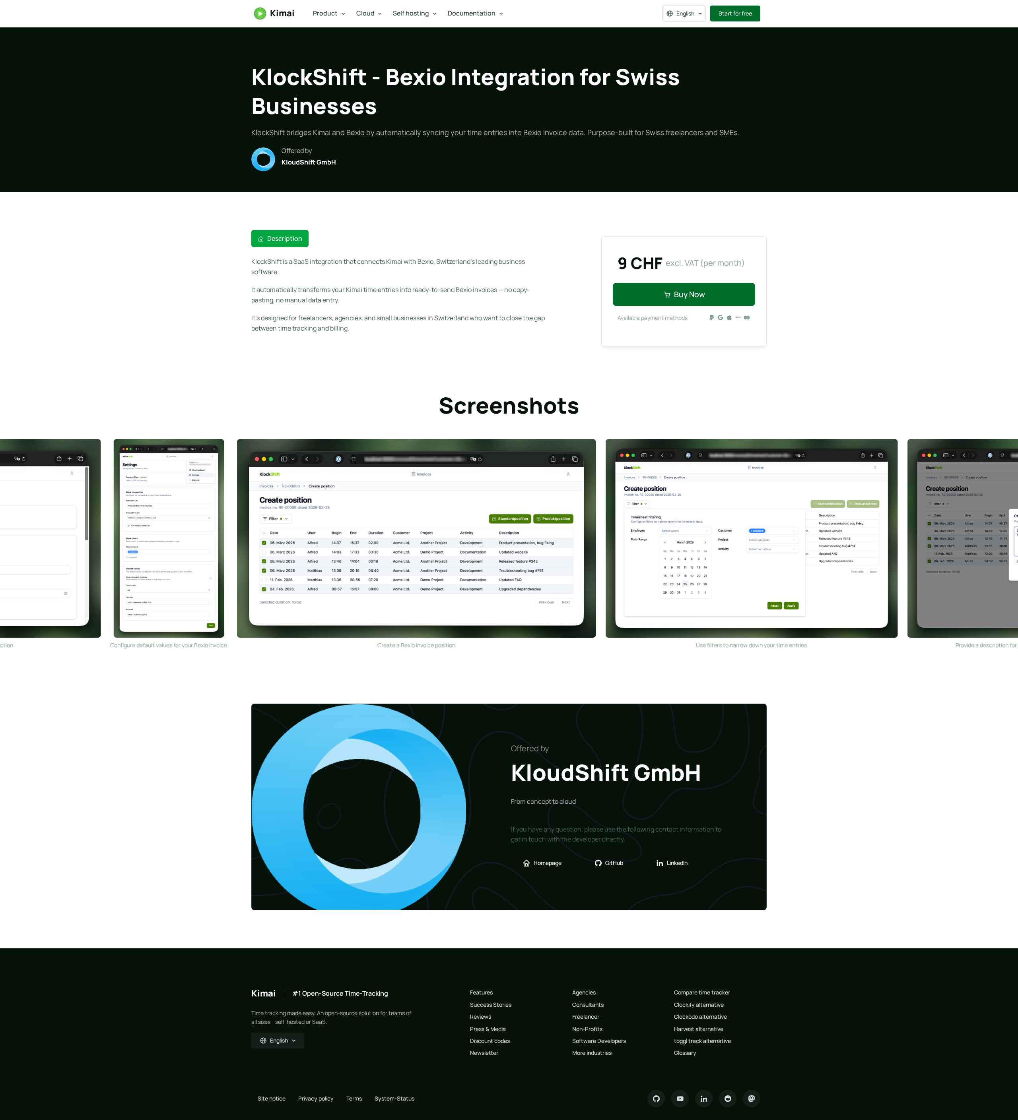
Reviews (480, 1016)
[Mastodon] (751, 1098)
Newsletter (484, 1052)
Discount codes (490, 1041)
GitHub (614, 863)
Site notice (272, 1098)
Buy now (689, 294)
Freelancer (585, 1016)
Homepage (547, 863)
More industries (592, 1052)
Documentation (471, 13)
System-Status (394, 1098)
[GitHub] (656, 1098)
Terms (354, 1098)
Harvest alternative (698, 1029)
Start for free (735, 13)
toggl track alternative (702, 1041)
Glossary (685, 1052)
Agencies (584, 992)
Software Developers (599, 1041)
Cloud (365, 13)
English (685, 13)
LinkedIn (677, 863)
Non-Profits (587, 1029)
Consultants (588, 1004)
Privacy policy (316, 1098)
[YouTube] (680, 1098)
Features (481, 992)
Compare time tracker (702, 992)
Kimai (282, 13)
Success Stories (490, 1004)
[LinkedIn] (704, 1098)
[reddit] (727, 1098)
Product (325, 13)
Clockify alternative (699, 1004)
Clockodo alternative (700, 1016)
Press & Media (488, 1029)
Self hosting (411, 13)
